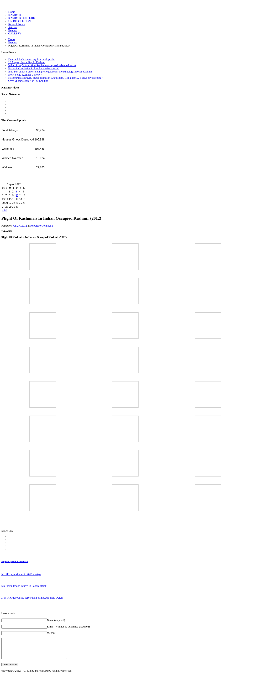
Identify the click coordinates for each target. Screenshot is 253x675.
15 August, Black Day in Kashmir (26, 62)
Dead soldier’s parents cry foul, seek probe (31, 59)
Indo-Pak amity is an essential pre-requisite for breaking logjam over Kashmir (50, 71)
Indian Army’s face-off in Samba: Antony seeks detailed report (42, 65)
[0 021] (42, 510)
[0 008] (208, 337)
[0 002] (208, 269)
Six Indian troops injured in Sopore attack (23, 585)
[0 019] (125, 475)
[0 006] (42, 337)
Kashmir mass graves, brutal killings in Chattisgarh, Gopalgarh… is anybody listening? (55, 77)
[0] (42, 269)
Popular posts (8, 561)
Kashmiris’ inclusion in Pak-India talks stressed (33, 68)
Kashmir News (16, 24)
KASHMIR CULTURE (21, 18)
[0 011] (208, 372)
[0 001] (125, 269)
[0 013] (125, 406)
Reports (12, 30)
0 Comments (46, 225)
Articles (12, 27)
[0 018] (42, 475)
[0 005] (208, 303)
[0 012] (42, 406)
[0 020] (208, 475)
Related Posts (21, 561)
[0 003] (42, 303)
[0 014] (208, 406)
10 (17, 195)
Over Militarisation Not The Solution (28, 80)
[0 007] (125, 337)
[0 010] (125, 372)
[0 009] (42, 372)
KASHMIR (14, 14)
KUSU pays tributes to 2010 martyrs (21, 574)
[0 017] (208, 441)
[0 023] (208, 510)
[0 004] (125, 303)
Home (11, 11)
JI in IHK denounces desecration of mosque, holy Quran (32, 597)
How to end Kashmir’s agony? (25, 74)
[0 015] (42, 441)
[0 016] (125, 441)
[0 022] (125, 510)
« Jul (4, 210)
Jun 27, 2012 (20, 225)
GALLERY (14, 33)
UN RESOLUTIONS (20, 21)
